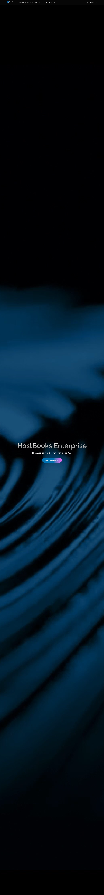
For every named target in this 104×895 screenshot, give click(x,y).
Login (86, 2)
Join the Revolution (51, 460)
